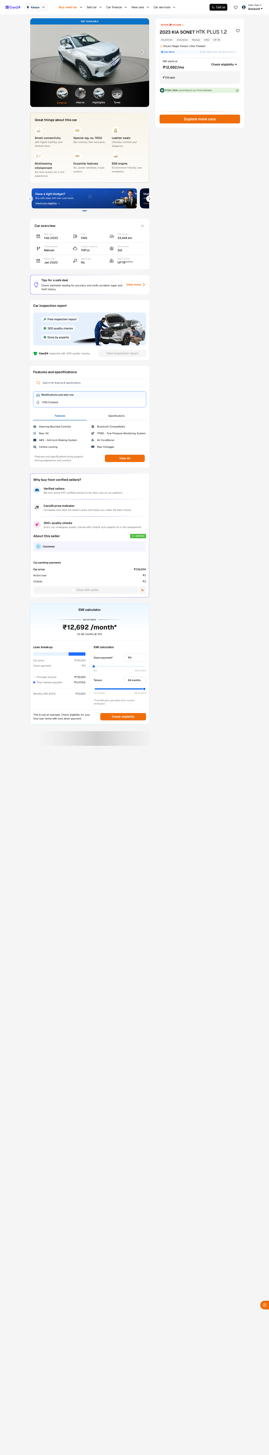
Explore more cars (200, 119)
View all (124, 458)
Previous (38, 52)
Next (141, 52)
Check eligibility (123, 717)
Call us (220, 7)
